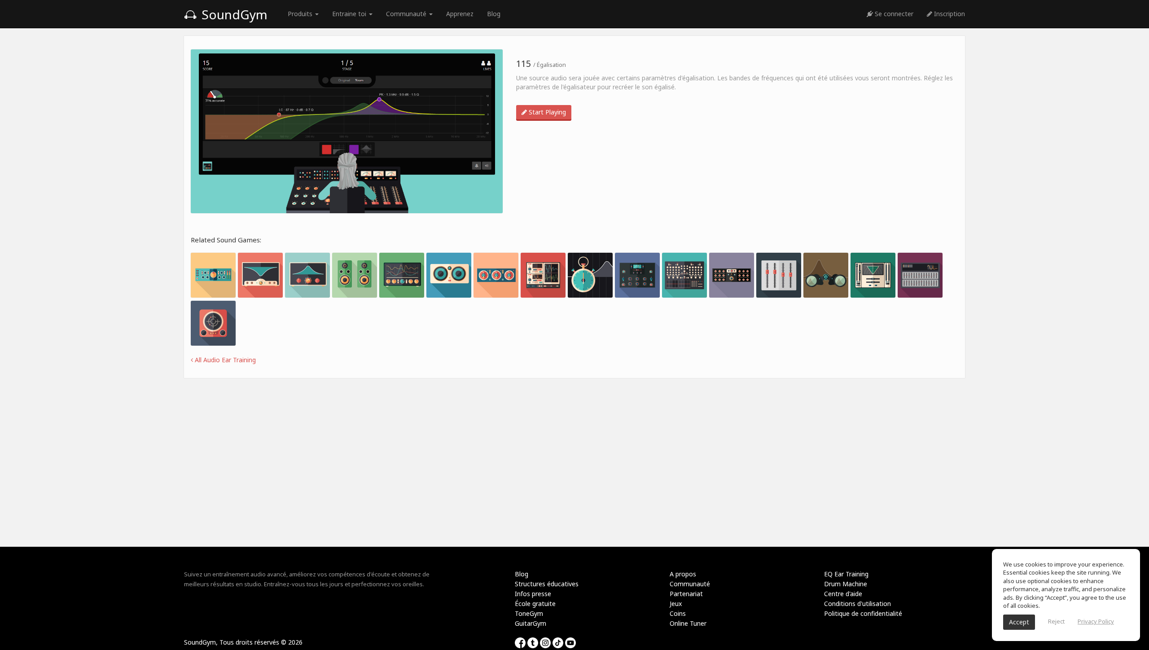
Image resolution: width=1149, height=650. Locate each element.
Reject (1056, 621)
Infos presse (533, 593)
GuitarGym (530, 623)
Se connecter (893, 13)
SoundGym (233, 14)
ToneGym (529, 613)
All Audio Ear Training (224, 360)
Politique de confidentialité (863, 613)
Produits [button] (301, 13)
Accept (1019, 622)
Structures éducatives (547, 584)
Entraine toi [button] (350, 13)
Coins (678, 613)
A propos (683, 574)
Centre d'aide (843, 593)
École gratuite (535, 603)
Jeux (676, 603)
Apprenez (460, 13)
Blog (493, 13)
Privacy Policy (1096, 621)
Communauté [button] (407, 13)
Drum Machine (845, 584)
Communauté (690, 584)
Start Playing (546, 112)
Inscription (948, 13)
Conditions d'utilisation (857, 603)
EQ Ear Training (846, 574)
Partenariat (686, 593)
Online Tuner (688, 623)
